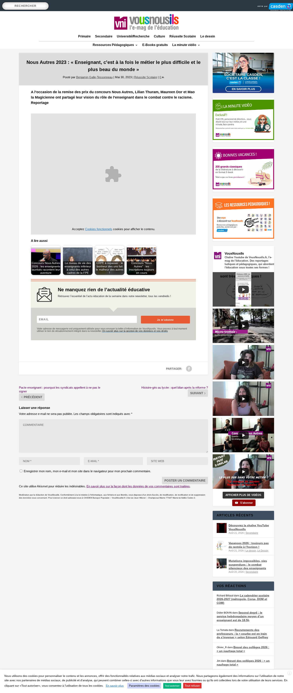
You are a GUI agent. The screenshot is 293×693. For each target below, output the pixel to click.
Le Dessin (262, 550)
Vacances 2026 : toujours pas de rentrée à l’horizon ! (249, 544)
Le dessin (207, 36)
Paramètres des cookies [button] (144, 685)
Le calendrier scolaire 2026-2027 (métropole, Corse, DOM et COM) (243, 599)
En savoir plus (243, 89)
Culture (159, 36)
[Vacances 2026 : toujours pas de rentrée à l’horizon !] (222, 546)
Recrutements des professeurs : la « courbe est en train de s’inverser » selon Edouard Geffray (242, 633)
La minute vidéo (184, 45)
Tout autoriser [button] (172, 685)
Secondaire (103, 36)
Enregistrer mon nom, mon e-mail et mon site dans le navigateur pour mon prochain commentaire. (87, 471)
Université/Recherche (133, 36)
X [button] (289, 673)
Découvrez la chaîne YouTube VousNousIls (249, 527)
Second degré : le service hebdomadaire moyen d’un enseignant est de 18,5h (240, 616)
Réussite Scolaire (182, 36)
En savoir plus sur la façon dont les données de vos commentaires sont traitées (138, 486)
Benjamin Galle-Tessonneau (94, 77)
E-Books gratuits (155, 45)
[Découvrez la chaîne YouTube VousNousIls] (222, 528)
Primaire (84, 36)
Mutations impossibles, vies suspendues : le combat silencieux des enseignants (248, 564)
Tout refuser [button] (192, 685)
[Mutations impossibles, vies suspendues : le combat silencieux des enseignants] (222, 563)
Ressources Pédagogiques (113, 45)
